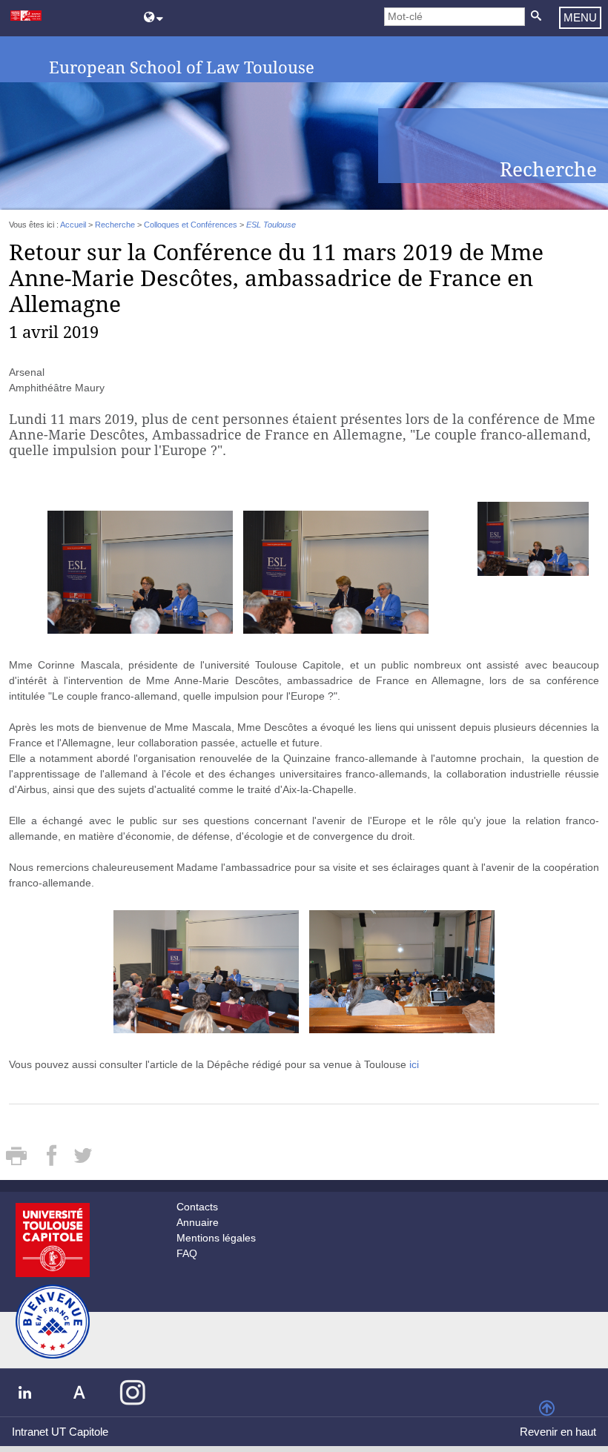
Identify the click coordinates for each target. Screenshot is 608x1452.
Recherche (115, 224)
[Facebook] (53, 1161)
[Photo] (533, 538)
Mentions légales (216, 1238)
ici (414, 1064)
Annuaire (197, 1222)
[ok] (535, 16)
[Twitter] (82, 1161)
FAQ (186, 1253)
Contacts (197, 1207)
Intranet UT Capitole (60, 1431)
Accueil (73, 224)
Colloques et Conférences (190, 224)
